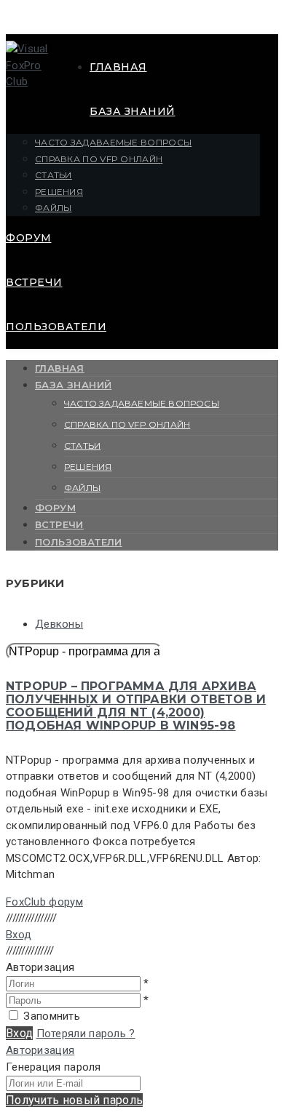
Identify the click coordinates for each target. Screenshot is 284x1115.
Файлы (53, 207)
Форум (29, 237)
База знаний (132, 111)
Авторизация (40, 1050)
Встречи (34, 282)
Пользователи (56, 326)
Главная (118, 66)
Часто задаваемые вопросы (113, 142)
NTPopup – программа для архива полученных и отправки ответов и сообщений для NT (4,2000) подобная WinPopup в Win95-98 (136, 705)
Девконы (59, 624)
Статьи (53, 174)
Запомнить (51, 1016)
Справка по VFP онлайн (98, 158)
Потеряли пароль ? (85, 1033)
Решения (59, 191)
